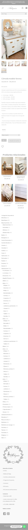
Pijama (5, 366)
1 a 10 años (5, 273)
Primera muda (6, 407)
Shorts (5, 371)
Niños (4, 401)
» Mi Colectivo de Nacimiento (10, 489)
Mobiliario (3, 422)
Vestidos (6, 316)
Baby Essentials (5, 223)
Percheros (3, 427)
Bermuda (6, 383)
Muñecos (5, 230)
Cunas (2, 253)
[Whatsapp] (24, 526)
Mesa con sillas (5, 419)
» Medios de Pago (7, 474)
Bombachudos (7, 293)
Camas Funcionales (6, 240)
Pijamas (3, 430)
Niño (4, 379)
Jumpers (6, 308)
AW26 (4, 280)
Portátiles (4, 432)
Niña (4, 349)
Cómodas (3, 248)
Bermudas (6, 323)
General (3, 266)
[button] (24, 21)
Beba (4, 283)
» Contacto (5, 483)
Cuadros (3, 250)
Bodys (5, 290)
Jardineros (6, 358)
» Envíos (5, 470)
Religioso (3, 435)
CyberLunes (4, 255)
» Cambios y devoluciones (9, 477)
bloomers (6, 288)
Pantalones (6, 363)
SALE (2, 437)
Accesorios (5, 275)
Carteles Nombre (5, 243)
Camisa (5, 386)
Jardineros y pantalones (9, 306)
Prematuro (5, 404)
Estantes (3, 263)
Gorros (5, 303)
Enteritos (6, 300)
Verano (4, 412)
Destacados (4, 258)
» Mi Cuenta (5, 486)
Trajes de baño (6, 409)
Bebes (4, 346)
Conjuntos (6, 298)
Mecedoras (4, 417)
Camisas (6, 295)
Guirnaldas (5, 227)
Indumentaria (4, 268)
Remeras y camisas (8, 369)
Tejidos (5, 313)
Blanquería (4, 237)
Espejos (3, 260)
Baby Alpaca (4, 220)
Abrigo (5, 351)
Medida (4, 129)
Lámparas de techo (6, 414)
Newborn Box (6, 232)
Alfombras (4, 217)
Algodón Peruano (7, 278)
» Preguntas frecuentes (8, 480)
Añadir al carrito (14, 141)
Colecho (3, 245)
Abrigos (5, 285)
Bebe (4, 318)
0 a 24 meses (6, 270)
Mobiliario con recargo (6, 425)
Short (5, 311)
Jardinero (6, 389)
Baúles (3, 235)
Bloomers (6, 353)
